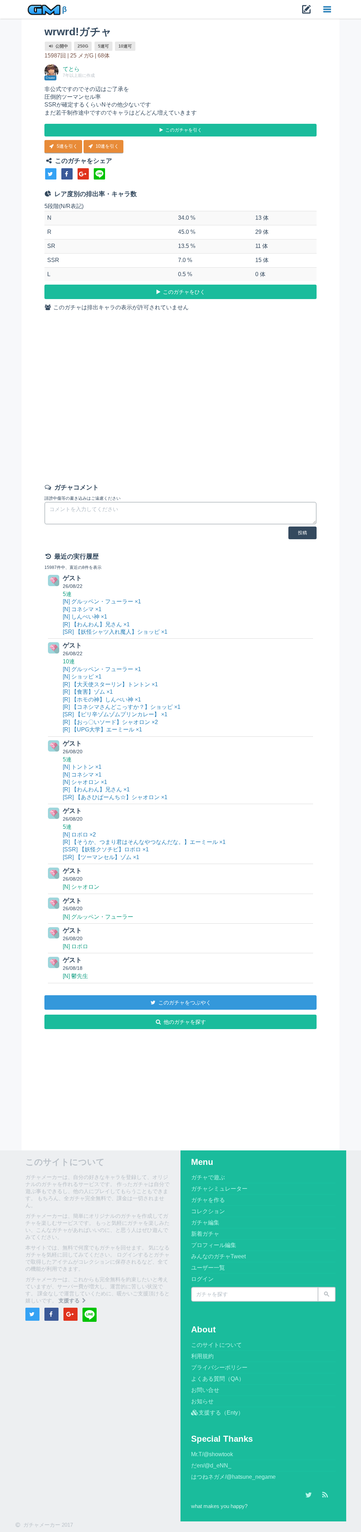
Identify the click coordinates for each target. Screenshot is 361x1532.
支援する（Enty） (221, 1413)
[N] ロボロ (75, 946)
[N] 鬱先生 (75, 976)
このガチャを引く (183, 130)
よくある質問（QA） (217, 1379)
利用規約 (202, 1356)
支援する (70, 1300)
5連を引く (66, 146)
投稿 (302, 532)
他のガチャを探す (184, 1022)
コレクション (208, 1211)
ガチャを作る (208, 1200)
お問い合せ (205, 1390)
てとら (71, 69)
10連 (69, 661)
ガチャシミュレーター (219, 1189)
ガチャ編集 (205, 1223)
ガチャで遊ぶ (208, 1177)
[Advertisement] (180, 399)
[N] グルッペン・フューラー (98, 917)
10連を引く (106, 146)
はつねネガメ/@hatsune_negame (233, 1477)
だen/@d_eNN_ (211, 1466)
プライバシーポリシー (219, 1367)
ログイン (202, 1279)
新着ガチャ (205, 1234)
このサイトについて (216, 1345)
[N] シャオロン (81, 887)
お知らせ (202, 1401)
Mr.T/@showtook (212, 1454)
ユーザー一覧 (208, 1268)
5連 (67, 594)
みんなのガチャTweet (218, 1256)
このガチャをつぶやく (184, 1002)
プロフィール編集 (213, 1245)
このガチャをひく (183, 292)
